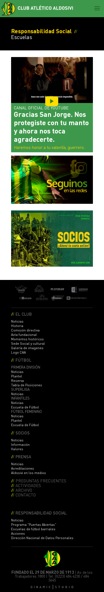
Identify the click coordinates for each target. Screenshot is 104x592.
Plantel (16, 376)
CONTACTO (26, 494)
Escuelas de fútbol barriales (33, 529)
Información (20, 444)
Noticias (17, 321)
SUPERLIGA (20, 389)
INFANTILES (20, 398)
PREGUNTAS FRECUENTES (41, 480)
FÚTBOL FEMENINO (26, 411)
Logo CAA (18, 352)
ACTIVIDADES (28, 485)
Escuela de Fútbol (25, 407)
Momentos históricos (27, 339)
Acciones (18, 533)
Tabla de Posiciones (26, 385)
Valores (17, 449)
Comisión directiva (25, 330)
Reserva (17, 381)
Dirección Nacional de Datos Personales (42, 538)
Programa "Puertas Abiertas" (33, 524)
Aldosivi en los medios (28, 473)
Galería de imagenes (27, 348)
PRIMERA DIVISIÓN (25, 367)
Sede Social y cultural (28, 343)
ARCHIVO (24, 490)
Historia (17, 326)
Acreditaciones (22, 468)
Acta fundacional (24, 335)
